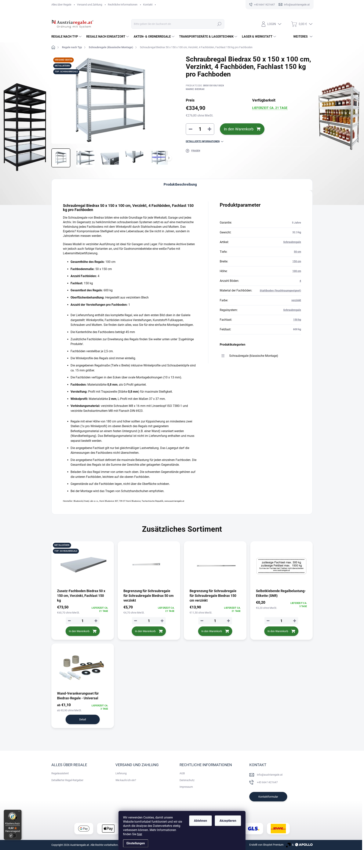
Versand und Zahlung (89, 4)
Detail (82, 719)
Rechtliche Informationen (122, 4)
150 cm (296, 261)
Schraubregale (292, 241)
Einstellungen (135, 843)
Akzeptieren (228, 820)
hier (139, 834)
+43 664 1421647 (267, 782)
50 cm (297, 251)
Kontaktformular (268, 796)
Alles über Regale (61, 4)
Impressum (186, 786)
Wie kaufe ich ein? (125, 780)
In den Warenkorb (238, 129)
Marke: (195, 89)
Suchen (219, 23)
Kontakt (148, 4)
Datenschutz (187, 780)
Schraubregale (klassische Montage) (253, 356)
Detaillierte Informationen (203, 141)
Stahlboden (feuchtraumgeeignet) (280, 290)
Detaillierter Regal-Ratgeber (67, 780)
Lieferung (121, 773)
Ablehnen (200, 820)
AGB (182, 773)
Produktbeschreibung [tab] (180, 184)
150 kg (297, 319)
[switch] (12, 835)
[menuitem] (66, 36)
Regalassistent (60, 773)
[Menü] (19, 812)
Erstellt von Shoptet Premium (266, 844)
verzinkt (296, 300)
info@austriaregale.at (270, 774)
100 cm (296, 271)
